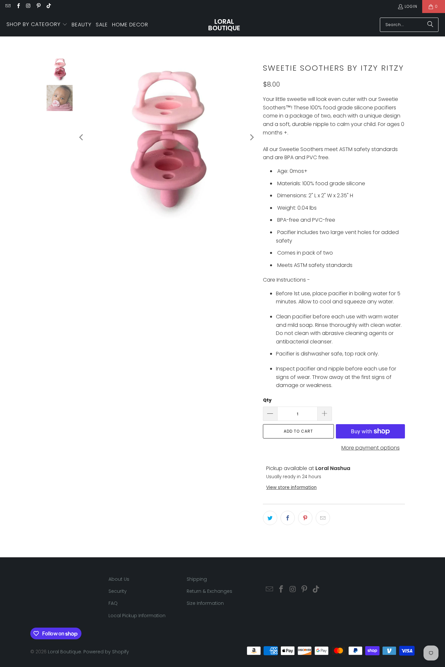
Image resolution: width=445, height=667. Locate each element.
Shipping (197, 579)
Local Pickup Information (136, 615)
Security (117, 591)
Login (411, 6)
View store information (291, 487)
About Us (118, 579)
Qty (267, 400)
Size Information (205, 603)
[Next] (251, 137)
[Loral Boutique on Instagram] (28, 6)
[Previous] (82, 137)
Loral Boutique (64, 651)
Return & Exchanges (209, 591)
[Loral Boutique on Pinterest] (38, 6)
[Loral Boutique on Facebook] (18, 6)
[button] (37, 24)
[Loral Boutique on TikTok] (48, 6)
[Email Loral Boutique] (7, 6)
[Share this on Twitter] (270, 518)
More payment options (370, 448)
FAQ (113, 603)
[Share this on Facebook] (287, 518)
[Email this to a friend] (323, 518)
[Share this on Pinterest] (305, 518)
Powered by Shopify (106, 651)
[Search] (430, 25)
